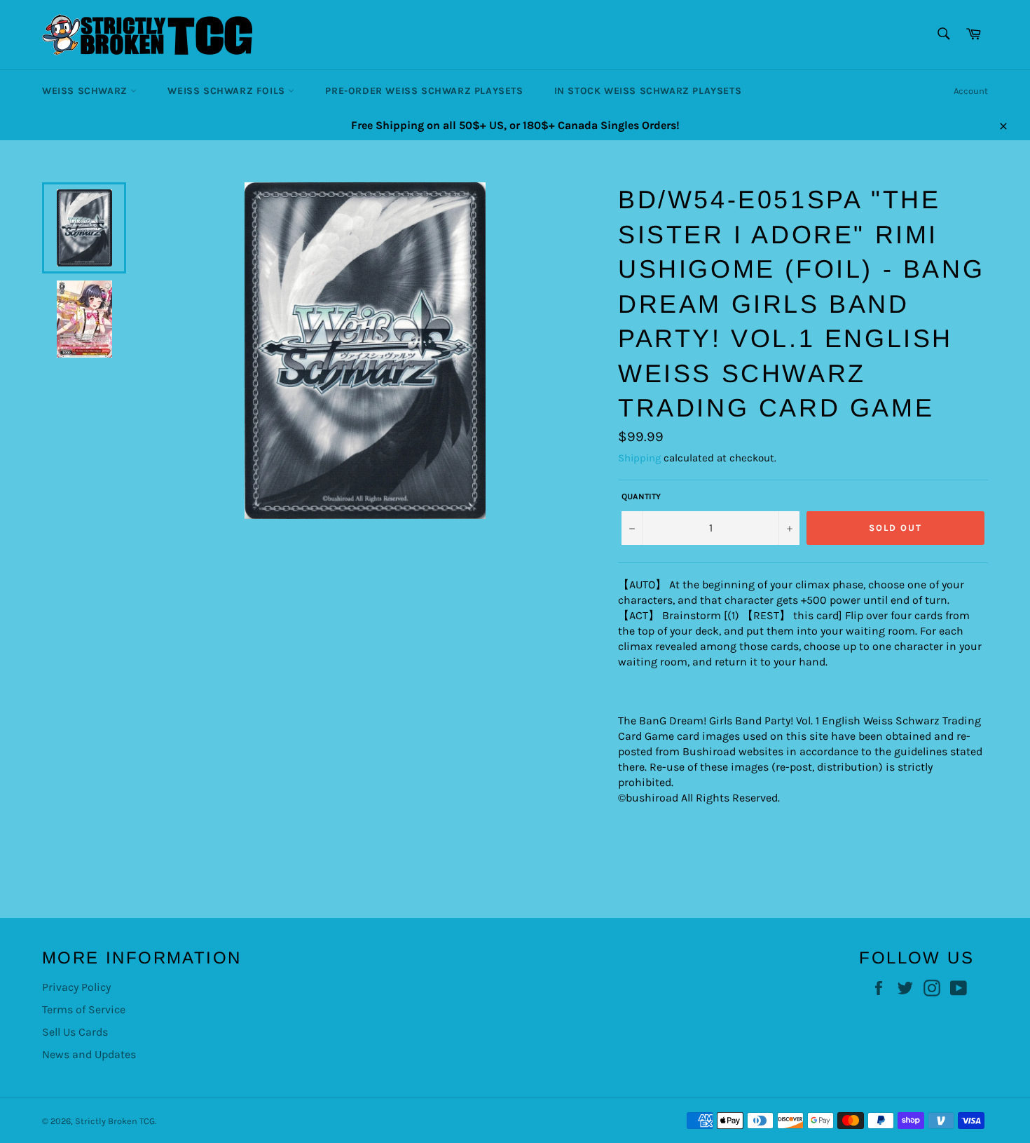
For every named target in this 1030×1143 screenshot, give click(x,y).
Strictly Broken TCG (115, 1121)
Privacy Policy (76, 987)
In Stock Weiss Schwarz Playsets (648, 91)
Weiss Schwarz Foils (227, 91)
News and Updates (89, 1054)
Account (971, 91)
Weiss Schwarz (86, 91)
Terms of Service (83, 1009)
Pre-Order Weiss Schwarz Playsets (424, 91)
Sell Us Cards (75, 1032)
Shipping (639, 458)
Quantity (641, 496)
